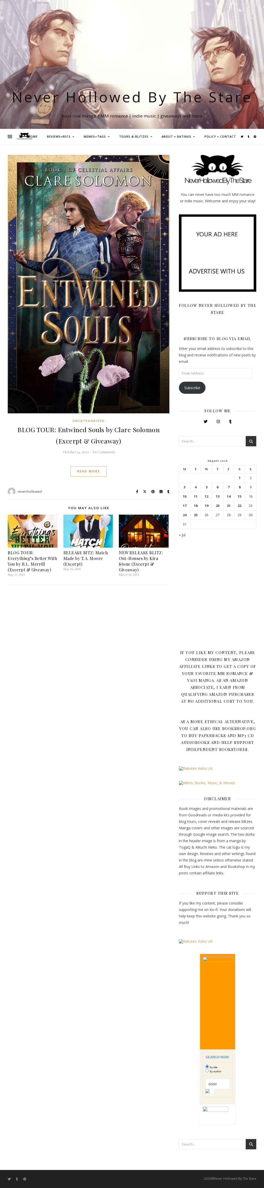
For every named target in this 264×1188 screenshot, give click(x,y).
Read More (88, 471)
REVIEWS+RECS (59, 136)
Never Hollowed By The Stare (132, 96)
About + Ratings (176, 136)
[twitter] (242, 136)
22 (239, 506)
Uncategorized (88, 421)
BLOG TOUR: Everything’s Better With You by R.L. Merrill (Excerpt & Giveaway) (32, 561)
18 (195, 506)
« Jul (182, 534)
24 (184, 515)
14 (228, 496)
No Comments (103, 451)
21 (228, 506)
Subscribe (192, 387)
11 (195, 496)
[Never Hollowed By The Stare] (24, 136)
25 (195, 515)
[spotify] (255, 136)
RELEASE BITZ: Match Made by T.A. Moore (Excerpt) (85, 558)
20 (217, 506)
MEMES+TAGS (95, 136)
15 (239, 496)
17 (184, 506)
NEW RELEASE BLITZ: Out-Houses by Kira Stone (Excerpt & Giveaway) (141, 561)
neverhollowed (29, 491)
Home (33, 136)
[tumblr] (249, 136)
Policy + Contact (220, 136)
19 (206, 506)
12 (206, 496)
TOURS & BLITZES (133, 136)
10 (184, 496)
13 (217, 496)
